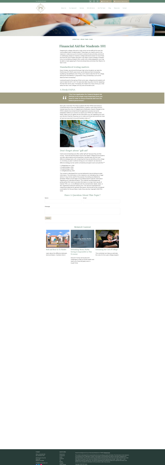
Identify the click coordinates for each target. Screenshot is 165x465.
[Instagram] (97, 1)
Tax (60, 460)
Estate (60, 457)
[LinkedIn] (90, 1)
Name (46, 198)
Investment (62, 455)
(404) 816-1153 (42, 454)
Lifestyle (61, 463)
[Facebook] (94, 1)
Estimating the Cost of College (107, 249)
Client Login (105, 1)
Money (61, 461)
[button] (64, 8)
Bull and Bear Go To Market (56, 249)
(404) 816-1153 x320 (41, 1)
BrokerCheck (107, 452)
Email (84, 198)
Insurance (61, 458)
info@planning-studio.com (42, 462)
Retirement (62, 454)
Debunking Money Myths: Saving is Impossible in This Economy (81, 251)
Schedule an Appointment (122, 1)
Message (47, 206)
